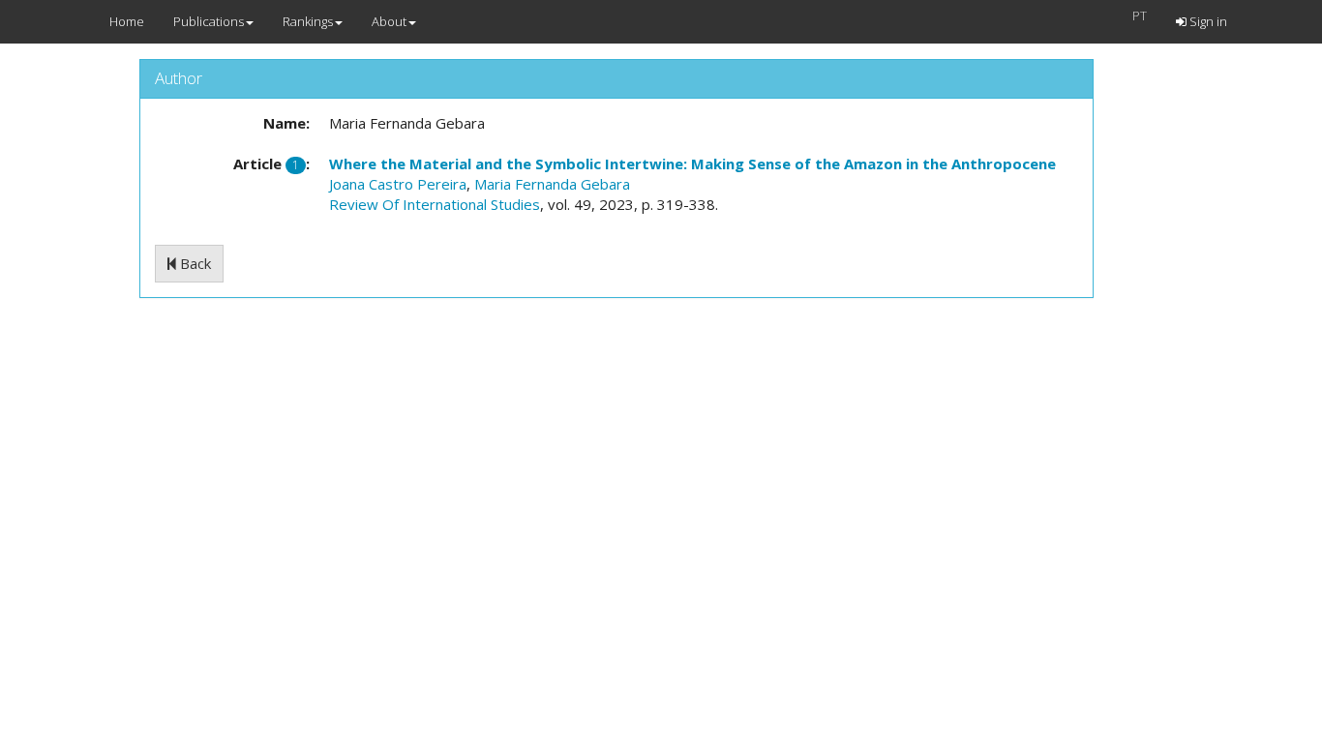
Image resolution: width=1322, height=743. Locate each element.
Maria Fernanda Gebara (552, 183)
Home (126, 21)
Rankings (308, 21)
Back (193, 263)
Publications (208, 21)
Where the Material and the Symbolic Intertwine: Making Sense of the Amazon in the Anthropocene (692, 163)
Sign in (1207, 21)
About (389, 21)
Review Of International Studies (434, 204)
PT (1139, 15)
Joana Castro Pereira (397, 183)
